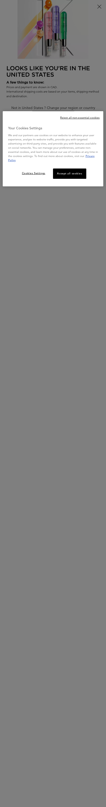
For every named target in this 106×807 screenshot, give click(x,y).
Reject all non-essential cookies (80, 117)
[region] (53, 148)
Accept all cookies (69, 173)
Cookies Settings (33, 173)
